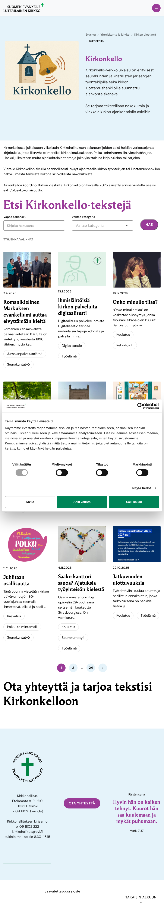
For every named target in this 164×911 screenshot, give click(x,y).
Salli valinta (82, 502)
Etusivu (90, 35)
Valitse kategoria (83, 217)
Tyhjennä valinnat (18, 239)
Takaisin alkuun (141, 897)
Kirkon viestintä (145, 35)
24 (91, 667)
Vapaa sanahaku (14, 217)
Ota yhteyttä (82, 803)
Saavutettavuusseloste (62, 891)
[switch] (62, 472)
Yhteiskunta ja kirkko (114, 35)
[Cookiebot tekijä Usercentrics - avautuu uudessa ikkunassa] (140, 406)
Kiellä (30, 502)
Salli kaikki (134, 502)
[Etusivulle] (23, 7)
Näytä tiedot (141, 488)
